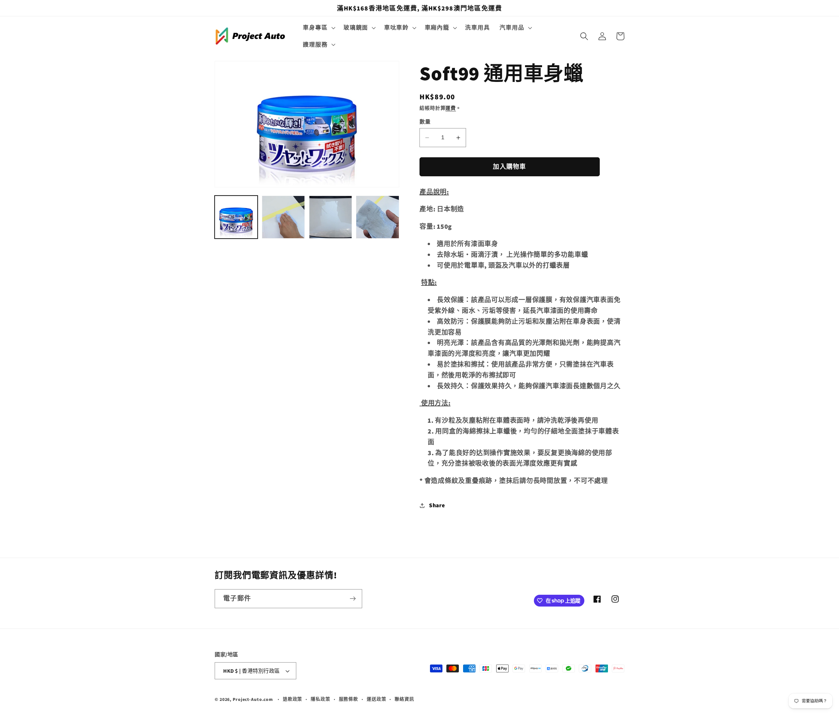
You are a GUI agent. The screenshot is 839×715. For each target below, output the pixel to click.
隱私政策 (320, 699)
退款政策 (292, 699)
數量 (425, 122)
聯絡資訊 (404, 699)
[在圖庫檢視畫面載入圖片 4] (377, 217)
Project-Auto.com (253, 700)
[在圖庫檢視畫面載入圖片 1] (236, 217)
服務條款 (349, 699)
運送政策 (376, 699)
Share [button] (437, 505)
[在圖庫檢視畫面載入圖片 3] (330, 217)
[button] (318, 27)
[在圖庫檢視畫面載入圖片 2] (283, 217)
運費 (450, 108)
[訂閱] (353, 598)
